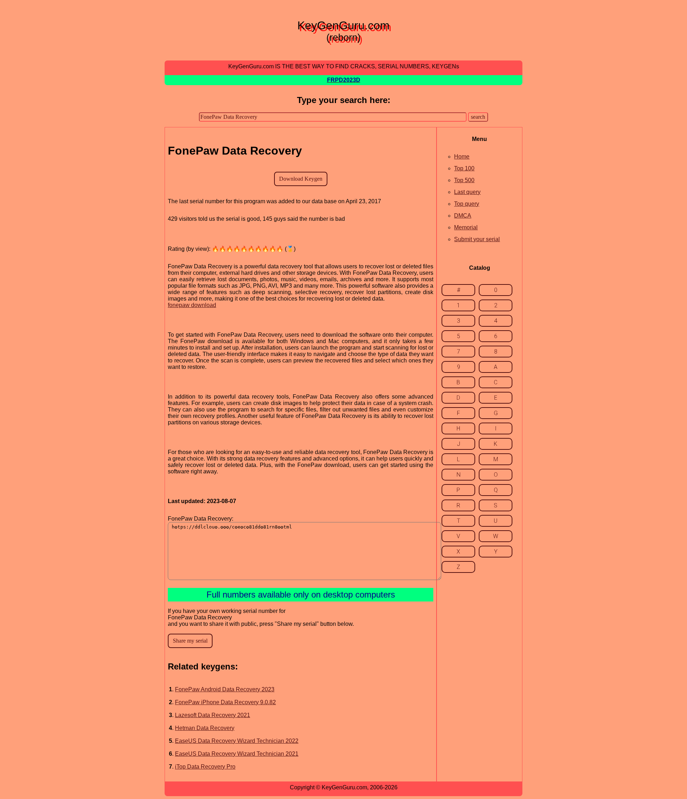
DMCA (462, 216)
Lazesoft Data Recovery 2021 (212, 715)
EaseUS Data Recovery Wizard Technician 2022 (236, 741)
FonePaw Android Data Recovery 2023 (224, 689)
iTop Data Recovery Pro (205, 767)
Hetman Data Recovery (204, 728)
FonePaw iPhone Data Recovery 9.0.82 (225, 702)
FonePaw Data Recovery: (200, 519)
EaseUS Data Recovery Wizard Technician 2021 (236, 754)
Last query (467, 192)
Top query (466, 204)
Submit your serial (477, 239)
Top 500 (464, 180)
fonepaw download (192, 305)
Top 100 (464, 168)
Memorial (466, 227)
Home (461, 157)
